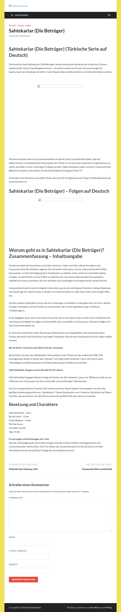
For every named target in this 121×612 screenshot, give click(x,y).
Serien (28, 26)
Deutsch (12, 26)
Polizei (21, 26)
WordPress (95, 607)
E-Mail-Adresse (18, 551)
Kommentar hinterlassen (19, 36)
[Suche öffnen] (109, 15)
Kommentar (16, 498)
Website (13, 564)
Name (13, 537)
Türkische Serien (33, 607)
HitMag (108, 607)
